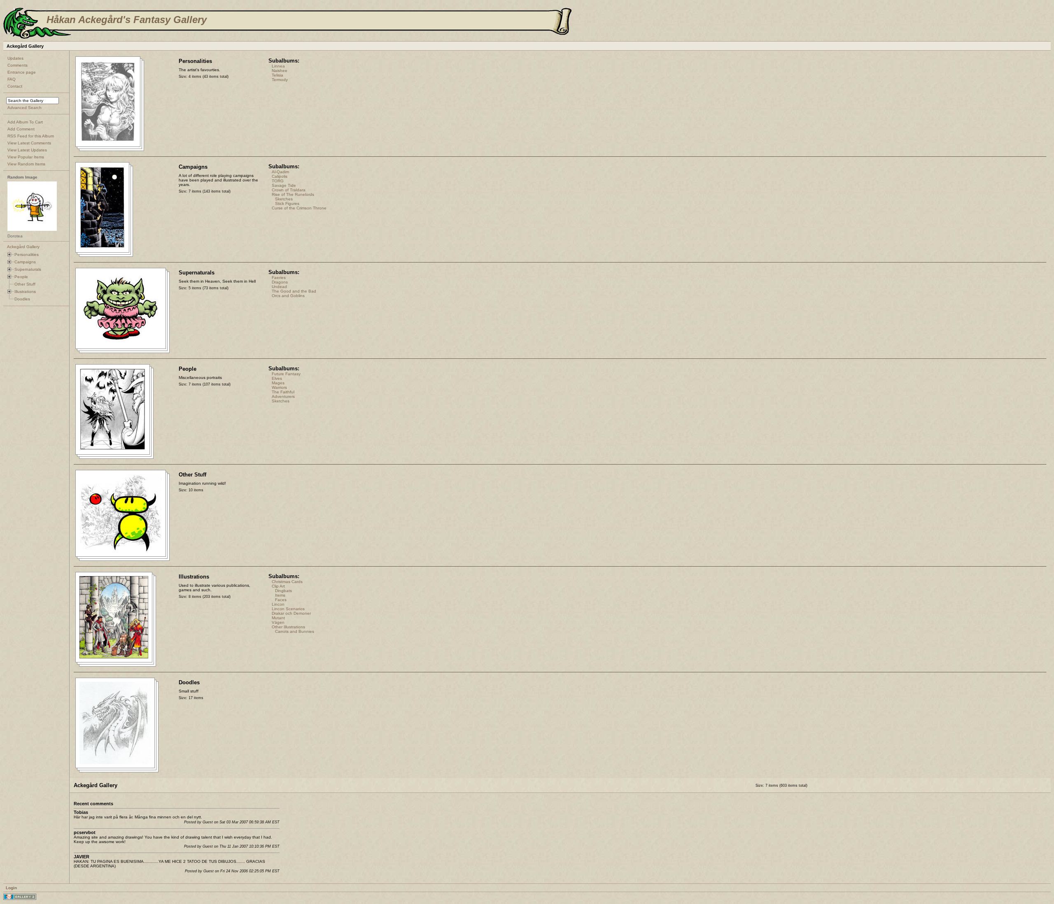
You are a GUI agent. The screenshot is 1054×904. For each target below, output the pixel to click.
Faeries (279, 277)
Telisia (277, 75)
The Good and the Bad (294, 291)
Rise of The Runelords (293, 194)
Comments (17, 65)
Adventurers (283, 396)
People (21, 276)
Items (280, 595)
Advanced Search (24, 107)
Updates (15, 58)
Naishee (279, 70)
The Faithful (283, 392)
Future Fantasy (286, 374)
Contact (14, 86)
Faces (281, 599)
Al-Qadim (280, 172)
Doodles (22, 299)
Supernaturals (27, 269)
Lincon (278, 604)
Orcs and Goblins (288, 295)
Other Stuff (24, 284)
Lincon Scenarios (288, 609)
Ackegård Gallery (23, 246)
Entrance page (21, 72)
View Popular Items (25, 157)
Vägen (278, 622)
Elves (277, 378)
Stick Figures (287, 203)
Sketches (284, 199)
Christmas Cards (287, 581)
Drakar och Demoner (291, 613)
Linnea (278, 66)
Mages (278, 383)
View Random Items (26, 164)
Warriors (279, 387)
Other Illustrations (288, 627)
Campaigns (25, 262)
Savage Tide (284, 185)
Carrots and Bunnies (294, 631)
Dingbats (283, 590)
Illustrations (25, 291)
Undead (279, 286)
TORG (278, 181)
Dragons (280, 282)
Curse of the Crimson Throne (299, 208)
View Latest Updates (27, 150)
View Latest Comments (29, 143)
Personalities (26, 254)
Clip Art (278, 586)
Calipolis (279, 176)
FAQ (11, 79)
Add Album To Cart (25, 122)
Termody (280, 79)
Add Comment (21, 129)
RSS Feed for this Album (30, 136)
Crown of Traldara (288, 190)
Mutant (278, 618)
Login (11, 887)
